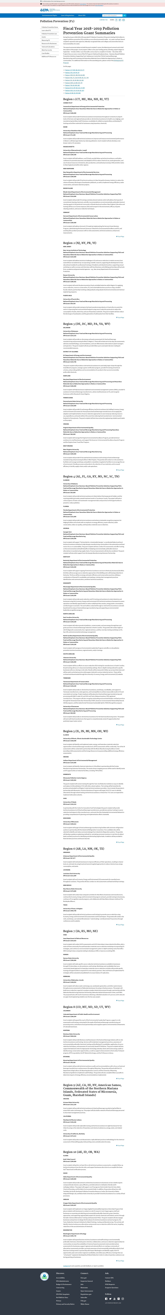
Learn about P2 (46, 30)
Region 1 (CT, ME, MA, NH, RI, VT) (74, 70)
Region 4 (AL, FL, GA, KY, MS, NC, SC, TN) (77, 78)
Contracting (60, 1288)
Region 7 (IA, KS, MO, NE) (72, 85)
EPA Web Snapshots (63, 1294)
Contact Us (103, 20)
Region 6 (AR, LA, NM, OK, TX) (73, 83)
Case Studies (45, 53)
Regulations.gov (86, 1294)
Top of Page (121, 236)
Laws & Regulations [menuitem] (67, 15)
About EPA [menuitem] (81, 15)
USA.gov (83, 1301)
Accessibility (60, 1278)
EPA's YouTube (114, 1299)
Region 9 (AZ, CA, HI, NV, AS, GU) (74, 90)
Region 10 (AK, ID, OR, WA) (73, 93)
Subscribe (84, 1297)
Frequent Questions (111, 1288)
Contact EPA (109, 1278)
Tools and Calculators (48, 47)
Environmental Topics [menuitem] (49, 15)
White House (85, 1304)
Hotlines (108, 1281)
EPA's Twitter (110, 1299)
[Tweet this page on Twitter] (120, 20)
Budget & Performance (64, 1284)
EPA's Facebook (106, 1299)
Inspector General (87, 1281)
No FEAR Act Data (62, 1297)
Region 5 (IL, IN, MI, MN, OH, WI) (74, 80)
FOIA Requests (110, 1284)
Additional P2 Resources (49, 56)
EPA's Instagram (123, 1299)
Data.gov (84, 1278)
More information (99, 5)
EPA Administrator (62, 1281)
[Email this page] (123, 20)
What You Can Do (47, 50)
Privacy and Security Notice (65, 1304)
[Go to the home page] (44, 10)
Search (124, 15)
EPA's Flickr (118, 1299)
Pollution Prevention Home (50, 27)
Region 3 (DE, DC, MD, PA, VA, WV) (75, 75)
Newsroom (84, 1288)
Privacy (58, 1301)
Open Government (87, 1291)
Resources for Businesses (49, 43)
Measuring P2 (46, 40)
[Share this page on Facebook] (116, 20)
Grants (44, 37)
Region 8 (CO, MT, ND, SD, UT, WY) (75, 88)
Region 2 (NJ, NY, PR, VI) (72, 73)
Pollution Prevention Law (49, 34)
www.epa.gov (83, 3)
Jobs (82, 1284)
